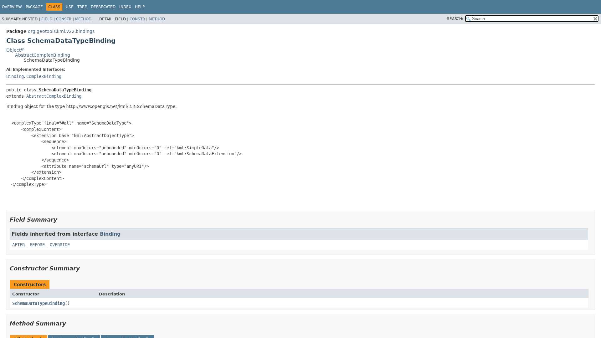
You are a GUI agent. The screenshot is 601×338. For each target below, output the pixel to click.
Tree (82, 7)
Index (125, 7)
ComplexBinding (43, 76)
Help (140, 7)
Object (13, 50)
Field (46, 19)
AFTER (18, 244)
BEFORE (37, 244)
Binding (15, 76)
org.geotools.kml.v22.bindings (61, 31)
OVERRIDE (60, 244)
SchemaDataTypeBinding (38, 303)
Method (83, 19)
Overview (12, 7)
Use (70, 7)
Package (34, 7)
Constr (63, 19)
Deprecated (103, 7)
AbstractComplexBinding (42, 55)
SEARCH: (455, 19)
